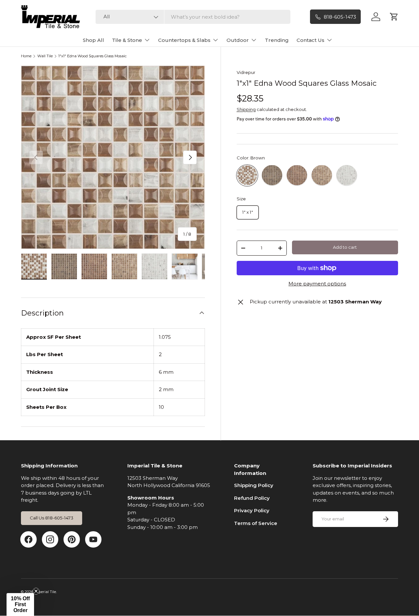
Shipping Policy (253, 485)
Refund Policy (252, 498)
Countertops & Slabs (184, 40)
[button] (20, 604)
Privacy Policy (251, 510)
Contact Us (310, 40)
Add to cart (345, 247)
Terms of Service (255, 523)
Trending (277, 40)
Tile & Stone (127, 40)
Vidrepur (246, 72)
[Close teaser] (36, 591)
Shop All (93, 40)
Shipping (246, 109)
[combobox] (193, 17)
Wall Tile (45, 56)
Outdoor (238, 40)
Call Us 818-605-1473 (51, 517)
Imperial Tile (45, 591)
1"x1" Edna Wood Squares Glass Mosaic (92, 56)
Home (26, 56)
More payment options (317, 284)
